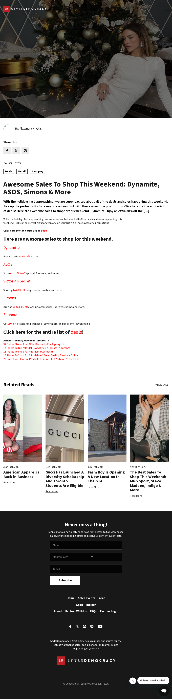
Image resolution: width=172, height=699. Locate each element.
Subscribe (65, 580)
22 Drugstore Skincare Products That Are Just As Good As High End (41, 359)
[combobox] (71, 557)
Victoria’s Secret (17, 281)
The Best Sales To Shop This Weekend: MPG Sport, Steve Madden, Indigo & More (148, 481)
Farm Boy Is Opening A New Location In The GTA (106, 476)
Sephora (10, 315)
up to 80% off (17, 273)
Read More (9, 482)
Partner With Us (76, 611)
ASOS (7, 264)
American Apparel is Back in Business (21, 474)
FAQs (93, 611)
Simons (9, 298)
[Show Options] (105, 557)
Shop (79, 605)
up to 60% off (17, 290)
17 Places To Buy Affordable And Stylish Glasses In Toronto (36, 348)
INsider (91, 605)
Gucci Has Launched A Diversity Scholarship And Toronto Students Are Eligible (65, 478)
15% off (12, 324)
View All (162, 385)
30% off (24, 256)
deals (44, 231)
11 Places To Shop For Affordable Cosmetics (28, 352)
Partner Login (109, 611)
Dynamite (11, 248)
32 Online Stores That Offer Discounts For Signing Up (33, 344)
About (58, 611)
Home (71, 598)
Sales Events (86, 598)
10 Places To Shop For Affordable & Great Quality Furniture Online (40, 355)
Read (101, 598)
